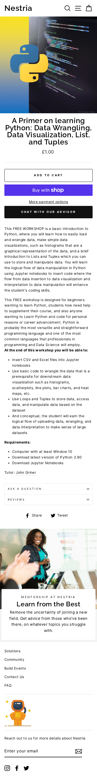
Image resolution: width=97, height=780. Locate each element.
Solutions (12, 651)
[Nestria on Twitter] (26, 768)
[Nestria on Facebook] (17, 768)
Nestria (18, 8)
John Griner (26, 472)
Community (14, 659)
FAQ (7, 685)
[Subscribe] (78, 751)
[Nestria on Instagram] (7, 768)
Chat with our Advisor (48, 212)
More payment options (48, 202)
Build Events (15, 668)
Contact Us (14, 677)
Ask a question (25, 488)
